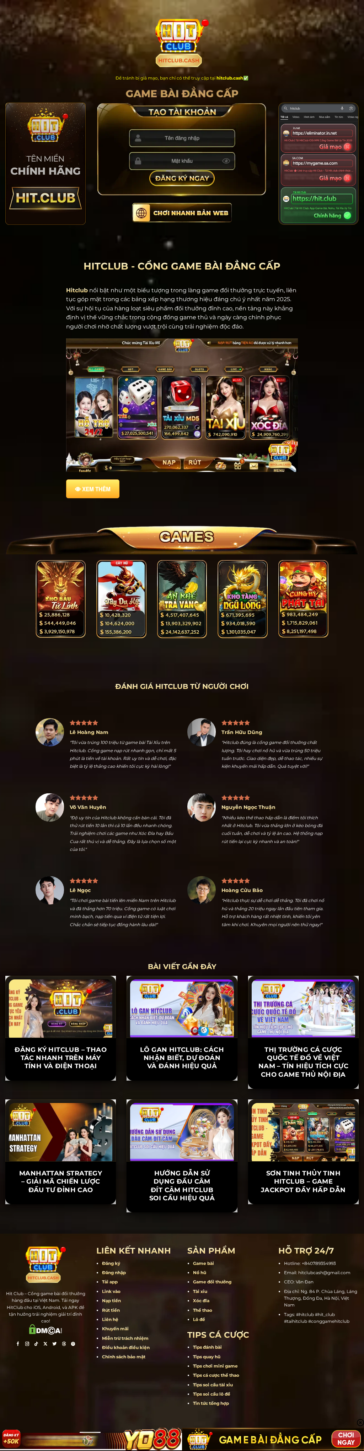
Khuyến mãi (115, 1360)
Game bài (203, 1295)
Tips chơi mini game (215, 1397)
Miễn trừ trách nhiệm (125, 1370)
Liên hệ (110, 1351)
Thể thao (202, 1341)
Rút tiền (111, 1341)
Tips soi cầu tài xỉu (213, 1416)
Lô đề (199, 1351)
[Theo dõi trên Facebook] (18, 1376)
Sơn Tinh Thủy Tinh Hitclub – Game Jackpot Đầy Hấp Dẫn (303, 1213)
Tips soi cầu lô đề (211, 1426)
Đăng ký (111, 1295)
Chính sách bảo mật (123, 1388)
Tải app (110, 1313)
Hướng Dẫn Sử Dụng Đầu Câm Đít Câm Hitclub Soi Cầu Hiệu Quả (182, 1217)
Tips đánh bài (207, 1379)
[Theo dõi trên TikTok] (36, 1376)
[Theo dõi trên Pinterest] (73, 1376)
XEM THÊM (96, 489)
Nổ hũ (199, 1304)
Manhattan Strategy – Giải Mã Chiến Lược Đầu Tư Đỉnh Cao (60, 1213)
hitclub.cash (229, 78)
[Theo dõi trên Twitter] (54, 1376)
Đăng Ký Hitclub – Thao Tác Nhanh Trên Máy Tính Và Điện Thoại (61, 1089)
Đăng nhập (114, 1304)
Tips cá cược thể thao (216, 1407)
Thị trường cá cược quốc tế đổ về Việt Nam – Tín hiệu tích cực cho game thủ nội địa (303, 1093)
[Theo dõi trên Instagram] (27, 1376)
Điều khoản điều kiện (126, 1379)
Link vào (111, 1323)
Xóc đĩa (201, 1332)
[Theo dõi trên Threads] (64, 1376)
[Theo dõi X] (45, 1376)
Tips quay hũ (206, 1388)
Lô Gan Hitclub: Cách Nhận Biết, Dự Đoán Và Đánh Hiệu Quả (182, 1089)
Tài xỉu (200, 1323)
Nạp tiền (111, 1332)
